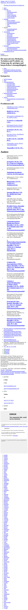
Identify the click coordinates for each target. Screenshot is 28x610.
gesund (2, 371)
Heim (5, 8)
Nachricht (6, 46)
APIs (8, 24)
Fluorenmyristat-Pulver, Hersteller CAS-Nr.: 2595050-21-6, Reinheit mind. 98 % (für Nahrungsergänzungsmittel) (16, 322)
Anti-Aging (10, 34)
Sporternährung (10, 33)
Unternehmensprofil (12, 12)
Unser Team (10, 13)
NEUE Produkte (11, 20)
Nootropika (9, 36)
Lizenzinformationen (12, 29)
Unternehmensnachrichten (13, 47)
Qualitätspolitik (10, 30)
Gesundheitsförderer (12, 23)
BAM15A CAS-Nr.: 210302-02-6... (13, 112)
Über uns (6, 9)
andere (8, 100)
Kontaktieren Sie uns (9, 51)
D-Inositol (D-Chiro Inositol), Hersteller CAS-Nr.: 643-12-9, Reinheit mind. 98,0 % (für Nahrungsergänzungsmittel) (16, 305)
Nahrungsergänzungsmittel (13, 22)
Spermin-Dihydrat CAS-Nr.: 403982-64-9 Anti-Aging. (14, 194)
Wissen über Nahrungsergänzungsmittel (16, 50)
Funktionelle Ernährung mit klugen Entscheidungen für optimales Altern (13, 70)
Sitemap (3, 370)
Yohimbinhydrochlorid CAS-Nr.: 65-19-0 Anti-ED (15, 173)
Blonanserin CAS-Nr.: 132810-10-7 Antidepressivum (14, 183)
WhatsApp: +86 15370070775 (8, 2)
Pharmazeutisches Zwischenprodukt (15, 99)
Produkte (6, 19)
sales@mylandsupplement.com (11, 341)
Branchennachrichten (12, 48)
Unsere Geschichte (11, 15)
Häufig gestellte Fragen (12, 43)
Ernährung (23, 372)
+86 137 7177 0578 (8, 400)
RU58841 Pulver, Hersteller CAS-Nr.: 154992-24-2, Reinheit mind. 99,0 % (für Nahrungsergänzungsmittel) (16, 208)
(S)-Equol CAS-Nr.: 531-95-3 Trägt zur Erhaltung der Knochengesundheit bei (15, 163)
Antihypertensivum (11, 40)
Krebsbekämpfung (11, 39)
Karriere (9, 10)
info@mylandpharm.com (10, 339)
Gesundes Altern (11, 85)
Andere (8, 26)
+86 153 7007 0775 (8, 403)
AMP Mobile (9, 370)
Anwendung (7, 31)
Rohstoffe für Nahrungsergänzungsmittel (15, 371)
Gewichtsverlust (11, 83)
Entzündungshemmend (12, 37)
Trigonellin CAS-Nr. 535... (15, 148)
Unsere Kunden (11, 17)
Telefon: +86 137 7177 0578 (8, 1)
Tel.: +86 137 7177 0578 (10, 346)
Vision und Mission (11, 16)
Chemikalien (17, 372)
